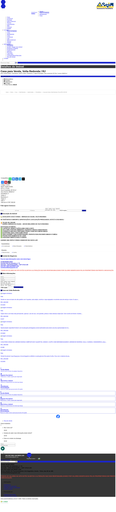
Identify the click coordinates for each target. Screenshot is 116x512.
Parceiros (9, 52)
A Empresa (10, 45)
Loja (8, 38)
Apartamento (43, 14)
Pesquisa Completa (12, 48)
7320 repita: (4, 287)
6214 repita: (63, 210)
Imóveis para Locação (10, 496)
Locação (6, 30)
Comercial (10, 18)
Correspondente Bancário (14, 55)
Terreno (9, 23)
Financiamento (11, 50)
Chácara (9, 27)
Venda (41, 11)
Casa (40, 15)
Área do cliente (11, 57)
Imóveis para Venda (10, 494)
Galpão (9, 28)
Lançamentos (11, 24)
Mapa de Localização (10, 486)
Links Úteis (10, 54)
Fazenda (9, 20)
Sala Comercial (11, 21)
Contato (6, 58)
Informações (7, 44)
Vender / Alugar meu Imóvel (14, 47)
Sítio (8, 25)
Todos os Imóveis (44, 13)
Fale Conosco (8, 489)
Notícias (9, 51)
